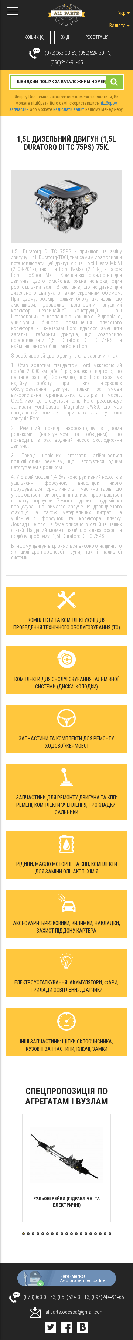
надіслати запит (68, 109)
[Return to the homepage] (66, 14)
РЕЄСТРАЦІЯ (97, 37)
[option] (66, 1168)
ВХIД (65, 37)
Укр (122, 13)
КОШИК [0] (34, 37)
